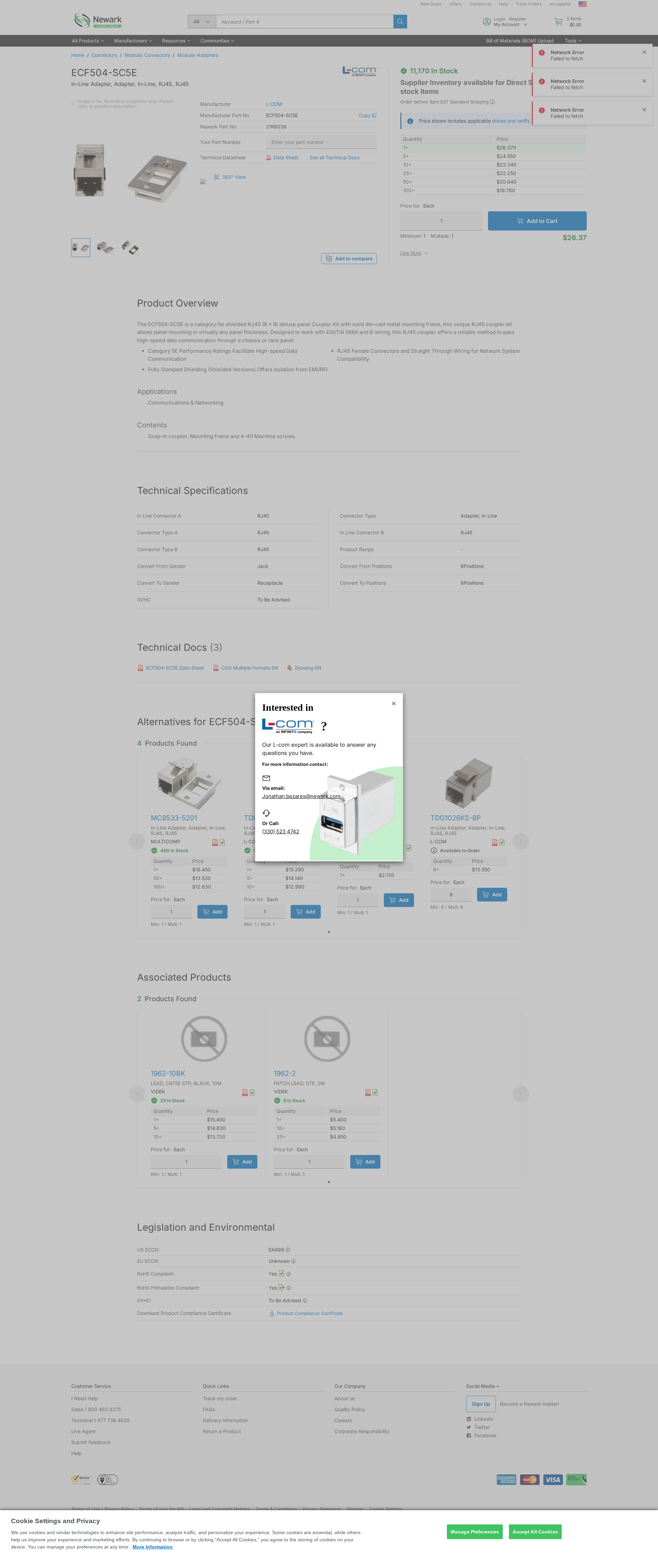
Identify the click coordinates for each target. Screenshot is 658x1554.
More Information (153, 1547)
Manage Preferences (475, 1531)
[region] (329, 1532)
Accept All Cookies (535, 1531)
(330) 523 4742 (280, 831)
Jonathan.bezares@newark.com (301, 796)
